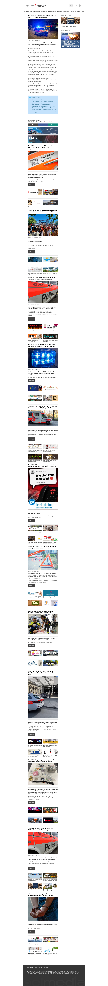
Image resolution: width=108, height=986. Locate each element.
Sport (32, 11)
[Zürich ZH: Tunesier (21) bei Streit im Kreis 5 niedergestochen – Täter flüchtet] (43, 560)
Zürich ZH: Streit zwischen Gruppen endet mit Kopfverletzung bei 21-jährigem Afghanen (42, 407)
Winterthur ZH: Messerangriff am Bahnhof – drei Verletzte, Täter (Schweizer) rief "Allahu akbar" (42, 673)
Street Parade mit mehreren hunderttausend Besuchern (43, 240)
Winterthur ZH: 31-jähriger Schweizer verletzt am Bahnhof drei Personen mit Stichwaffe (42, 894)
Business (51, 11)
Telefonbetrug (49, 516)
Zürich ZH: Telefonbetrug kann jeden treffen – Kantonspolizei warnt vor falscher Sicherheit (42, 465)
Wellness (65, 11)
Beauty (68, 11)
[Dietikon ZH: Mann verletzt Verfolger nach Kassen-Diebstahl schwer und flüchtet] (43, 624)
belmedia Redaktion (37, 40)
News (25, 11)
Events (38, 11)
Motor (76, 11)
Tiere (58, 11)
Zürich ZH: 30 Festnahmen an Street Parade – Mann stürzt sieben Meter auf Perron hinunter (42, 211)
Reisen (35, 11)
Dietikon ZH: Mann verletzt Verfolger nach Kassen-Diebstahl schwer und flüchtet (41, 611)
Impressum (30, 967)
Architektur (46, 11)
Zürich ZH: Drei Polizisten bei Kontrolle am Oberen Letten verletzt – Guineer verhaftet (41, 345)
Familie (79, 11)
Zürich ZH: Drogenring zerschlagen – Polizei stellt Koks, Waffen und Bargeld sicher (42, 760)
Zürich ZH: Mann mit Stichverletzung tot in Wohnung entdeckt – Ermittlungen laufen (41, 278)
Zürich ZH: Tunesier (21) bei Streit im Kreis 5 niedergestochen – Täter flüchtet (42, 547)
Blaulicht (28, 11)
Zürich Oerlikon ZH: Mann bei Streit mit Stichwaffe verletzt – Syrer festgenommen (41, 829)
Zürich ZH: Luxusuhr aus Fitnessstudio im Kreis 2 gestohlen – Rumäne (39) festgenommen (41, 147)
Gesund (60, 11)
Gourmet (73, 11)
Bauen (83, 11)
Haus (42, 11)
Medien (54, 11)
